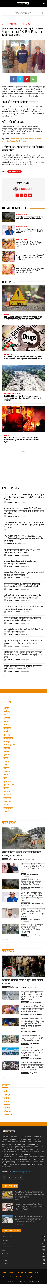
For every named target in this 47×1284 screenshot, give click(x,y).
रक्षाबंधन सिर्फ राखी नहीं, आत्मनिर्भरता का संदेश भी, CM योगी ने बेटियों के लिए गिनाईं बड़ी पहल (29, 244)
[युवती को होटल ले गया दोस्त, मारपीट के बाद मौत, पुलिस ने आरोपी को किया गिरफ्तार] (8, 217)
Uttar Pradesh (12, 24)
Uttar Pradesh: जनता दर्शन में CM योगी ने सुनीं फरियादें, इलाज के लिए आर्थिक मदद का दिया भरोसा (30, 257)
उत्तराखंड (8, 951)
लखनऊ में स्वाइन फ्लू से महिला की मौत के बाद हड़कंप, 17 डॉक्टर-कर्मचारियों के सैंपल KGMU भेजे (32, 928)
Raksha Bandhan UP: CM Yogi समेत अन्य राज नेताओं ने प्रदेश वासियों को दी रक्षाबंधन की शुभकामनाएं (30, 270)
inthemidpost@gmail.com (21, 1172)
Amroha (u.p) (26, 24)
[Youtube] (30, 195)
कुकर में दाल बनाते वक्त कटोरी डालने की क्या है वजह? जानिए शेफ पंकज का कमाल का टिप (23, 667)
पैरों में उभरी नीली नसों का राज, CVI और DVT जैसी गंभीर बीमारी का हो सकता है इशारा (22, 551)
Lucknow (5, 859)
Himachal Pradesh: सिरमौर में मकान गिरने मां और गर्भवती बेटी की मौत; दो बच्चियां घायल (33, 1038)
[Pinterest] (27, 79)
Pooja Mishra (12, 502)
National (8, 354)
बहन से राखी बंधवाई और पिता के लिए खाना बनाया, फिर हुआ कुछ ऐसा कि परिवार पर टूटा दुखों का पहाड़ (23, 642)
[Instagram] (21, 195)
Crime (6, 314)
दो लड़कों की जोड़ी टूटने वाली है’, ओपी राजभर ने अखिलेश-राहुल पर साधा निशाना (21, 562)
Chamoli (24, 1031)
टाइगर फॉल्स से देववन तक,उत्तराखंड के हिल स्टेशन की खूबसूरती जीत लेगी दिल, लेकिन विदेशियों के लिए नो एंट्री (32, 1052)
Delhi (6, 435)
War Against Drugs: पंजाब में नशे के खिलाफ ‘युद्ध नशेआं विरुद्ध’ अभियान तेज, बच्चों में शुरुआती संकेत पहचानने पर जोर (23, 357)
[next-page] (7, 676)
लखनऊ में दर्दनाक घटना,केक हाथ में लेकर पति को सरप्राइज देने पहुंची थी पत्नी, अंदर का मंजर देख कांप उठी (33, 913)
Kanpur (24, 874)
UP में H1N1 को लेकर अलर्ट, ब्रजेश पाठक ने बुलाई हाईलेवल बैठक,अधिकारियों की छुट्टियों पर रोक (29, 231)
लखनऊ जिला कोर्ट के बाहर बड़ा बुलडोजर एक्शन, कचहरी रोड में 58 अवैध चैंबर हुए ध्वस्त (24, 574)
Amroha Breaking (14, 171)
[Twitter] (20, 79)
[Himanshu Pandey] (16, 189)
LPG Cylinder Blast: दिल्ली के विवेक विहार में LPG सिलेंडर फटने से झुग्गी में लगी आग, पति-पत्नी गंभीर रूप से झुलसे (21, 439)
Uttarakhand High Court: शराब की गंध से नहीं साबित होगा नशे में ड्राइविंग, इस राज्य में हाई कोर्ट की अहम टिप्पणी (32, 1066)
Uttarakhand (6, 987)
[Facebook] (13, 79)
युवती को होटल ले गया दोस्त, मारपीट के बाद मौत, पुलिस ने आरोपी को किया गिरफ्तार (29, 218)
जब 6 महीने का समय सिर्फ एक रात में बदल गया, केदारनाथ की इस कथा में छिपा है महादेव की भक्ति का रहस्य (32, 996)
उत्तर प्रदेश (9, 823)
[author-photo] (5, 502)
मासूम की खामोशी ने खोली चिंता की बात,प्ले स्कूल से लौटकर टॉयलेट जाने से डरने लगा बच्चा (22, 619)
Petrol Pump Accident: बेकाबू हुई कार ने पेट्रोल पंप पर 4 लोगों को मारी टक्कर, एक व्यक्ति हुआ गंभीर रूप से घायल (23, 317)
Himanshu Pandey (26, 188)
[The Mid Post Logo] (23, 3)
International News (12, 393)
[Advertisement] (23, 467)
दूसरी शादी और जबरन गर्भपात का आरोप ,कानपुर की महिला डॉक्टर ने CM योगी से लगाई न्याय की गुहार (22, 596)
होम (3, 24)
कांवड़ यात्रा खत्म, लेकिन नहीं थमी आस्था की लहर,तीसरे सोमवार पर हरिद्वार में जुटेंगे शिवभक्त (33, 1009)
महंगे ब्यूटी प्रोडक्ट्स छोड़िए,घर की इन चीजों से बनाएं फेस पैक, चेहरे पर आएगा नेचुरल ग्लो (23, 630)
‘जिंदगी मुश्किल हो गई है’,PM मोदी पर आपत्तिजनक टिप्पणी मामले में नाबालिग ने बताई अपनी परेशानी (22, 585)
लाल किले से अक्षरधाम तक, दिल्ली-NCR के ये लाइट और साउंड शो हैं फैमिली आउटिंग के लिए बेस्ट (24, 608)
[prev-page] (3, 676)
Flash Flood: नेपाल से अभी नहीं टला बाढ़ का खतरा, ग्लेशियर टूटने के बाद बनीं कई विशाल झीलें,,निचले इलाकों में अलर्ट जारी (22, 398)
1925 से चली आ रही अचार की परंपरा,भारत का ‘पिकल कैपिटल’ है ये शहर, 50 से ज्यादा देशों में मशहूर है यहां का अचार (23, 654)
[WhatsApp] (33, 79)
